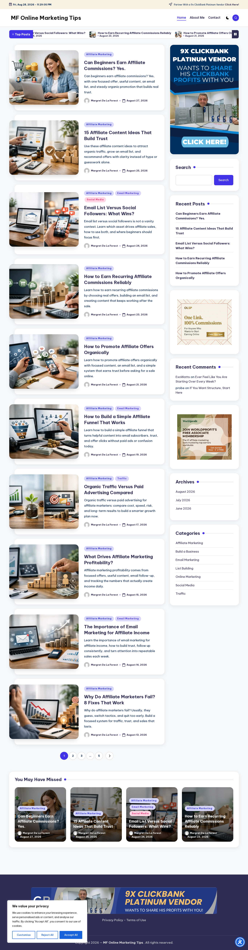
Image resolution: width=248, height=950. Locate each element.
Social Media (95, 199)
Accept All (71, 935)
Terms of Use (136, 920)
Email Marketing (128, 193)
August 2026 (185, 492)
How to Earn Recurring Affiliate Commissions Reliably (90, 33)
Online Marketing (188, 577)
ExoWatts (183, 377)
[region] (47, 921)
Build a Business (187, 551)
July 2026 (183, 500)
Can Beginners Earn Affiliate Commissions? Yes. (198, 216)
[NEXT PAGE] (109, 756)
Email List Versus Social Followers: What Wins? (203, 245)
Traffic (122, 478)
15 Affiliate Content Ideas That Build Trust (204, 230)
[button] (109, 756)
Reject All (47, 935)
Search (183, 167)
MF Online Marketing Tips (46, 17)
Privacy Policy (113, 920)
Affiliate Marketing (99, 54)
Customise (24, 935)
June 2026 (183, 509)
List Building (184, 568)
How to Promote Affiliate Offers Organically (170, 33)
